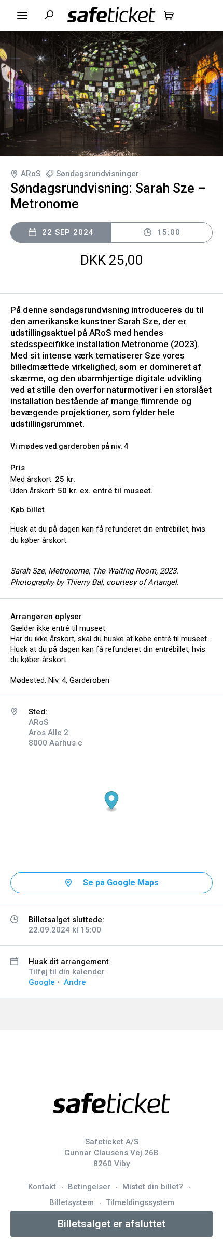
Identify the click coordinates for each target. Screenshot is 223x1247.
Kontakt (42, 1187)
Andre (75, 982)
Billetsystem (71, 1202)
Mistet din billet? (152, 1187)
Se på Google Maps (121, 882)
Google (42, 982)
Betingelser (89, 1187)
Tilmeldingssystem (140, 1202)
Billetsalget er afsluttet (111, 1223)
